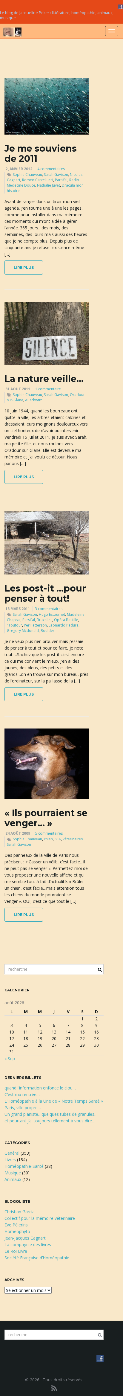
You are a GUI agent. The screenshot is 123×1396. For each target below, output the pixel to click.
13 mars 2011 (17, 608)
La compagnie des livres (27, 1244)
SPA (58, 839)
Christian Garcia (19, 1211)
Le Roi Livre (15, 1251)
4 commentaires (51, 168)
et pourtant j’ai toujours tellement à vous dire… (49, 1121)
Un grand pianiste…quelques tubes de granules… (51, 1114)
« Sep (9, 1058)
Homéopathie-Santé (24, 1166)
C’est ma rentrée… (22, 1094)
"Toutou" (14, 625)
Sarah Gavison (56, 174)
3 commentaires (48, 608)
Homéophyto (17, 1231)
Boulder (47, 630)
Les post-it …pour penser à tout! (45, 593)
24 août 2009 (17, 833)
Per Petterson (35, 625)
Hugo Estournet (52, 614)
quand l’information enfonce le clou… (40, 1088)
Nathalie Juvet (48, 185)
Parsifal (61, 179)
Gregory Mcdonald (23, 630)
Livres (10, 1159)
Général (11, 1153)
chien (48, 839)
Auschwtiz (33, 400)
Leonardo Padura (64, 625)
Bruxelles (44, 619)
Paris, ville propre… (22, 1107)
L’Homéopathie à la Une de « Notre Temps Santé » (53, 1101)
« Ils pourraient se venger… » (45, 818)
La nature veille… (44, 378)
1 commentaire (48, 388)
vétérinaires (73, 839)
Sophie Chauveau (27, 174)
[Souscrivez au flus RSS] (54, 1388)
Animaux (12, 1179)
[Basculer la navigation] (111, 31)
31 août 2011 (17, 388)
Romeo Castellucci (37, 179)
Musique (12, 1173)
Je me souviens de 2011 (40, 153)
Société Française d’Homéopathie (36, 1258)
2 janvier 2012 (18, 168)
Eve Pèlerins (16, 1225)
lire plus (24, 267)
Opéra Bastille (66, 619)
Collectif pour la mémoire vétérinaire (39, 1218)
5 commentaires (49, 833)
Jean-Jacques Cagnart (25, 1238)
